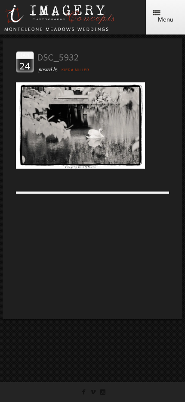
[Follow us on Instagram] (102, 393)
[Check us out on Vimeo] (93, 393)
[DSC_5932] (80, 166)
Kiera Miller (75, 70)
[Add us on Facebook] (83, 393)
